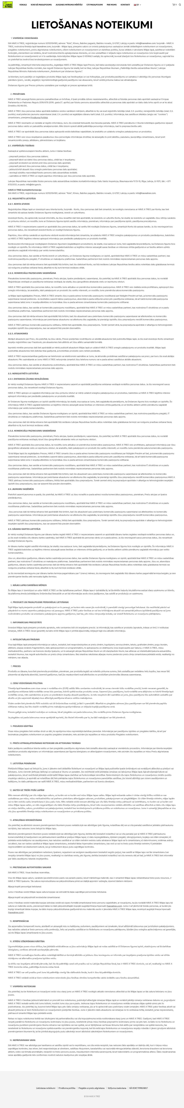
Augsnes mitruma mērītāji (69, 5)
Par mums (112, 5)
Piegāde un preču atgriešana (92, 1088)
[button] (175, 4)
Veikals (23, 5)
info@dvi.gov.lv (33, 184)
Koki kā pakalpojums (41, 5)
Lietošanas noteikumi (45, 1088)
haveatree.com (44, 46)
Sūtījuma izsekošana (117, 1088)
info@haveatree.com (146, 43)
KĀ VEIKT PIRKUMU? (138, 1088)
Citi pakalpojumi (94, 5)
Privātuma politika (67, 1088)
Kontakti (125, 5)
